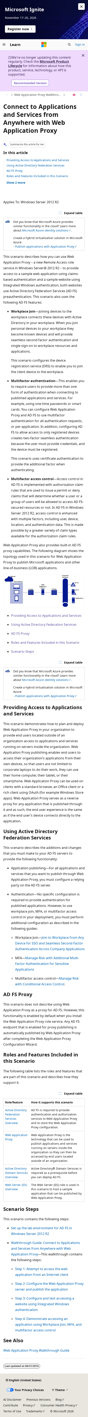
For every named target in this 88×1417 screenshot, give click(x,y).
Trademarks (34, 1411)
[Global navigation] (4, 44)
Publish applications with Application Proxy (44, 246)
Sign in (80, 44)
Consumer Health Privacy (58, 1405)
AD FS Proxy (15, 171)
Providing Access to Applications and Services (38, 160)
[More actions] (81, 95)
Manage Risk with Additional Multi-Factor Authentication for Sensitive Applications (47, 964)
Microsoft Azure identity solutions (45, 230)
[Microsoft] (44, 44)
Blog (58, 1399)
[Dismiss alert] (81, 6)
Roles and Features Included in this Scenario (37, 176)
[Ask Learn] (74, 95)
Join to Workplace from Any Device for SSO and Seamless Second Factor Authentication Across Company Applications (50, 943)
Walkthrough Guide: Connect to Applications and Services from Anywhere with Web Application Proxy (45, 1248)
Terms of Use (12, 1411)
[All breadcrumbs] (6, 95)
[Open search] (69, 44)
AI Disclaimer (12, 1399)
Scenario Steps (22, 651)
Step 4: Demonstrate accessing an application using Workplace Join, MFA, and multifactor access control (48, 1324)
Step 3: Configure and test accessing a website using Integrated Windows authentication (44, 1304)
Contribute (10, 1405)
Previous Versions (38, 1399)
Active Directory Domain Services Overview (16, 1173)
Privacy (28, 1405)
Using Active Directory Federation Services (35, 165)
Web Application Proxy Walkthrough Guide (38, 95)
